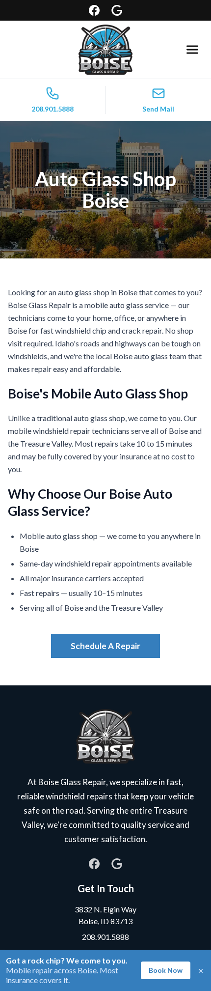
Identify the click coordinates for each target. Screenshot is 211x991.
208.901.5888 (105, 936)
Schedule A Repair (105, 646)
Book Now (166, 970)
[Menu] (192, 49)
